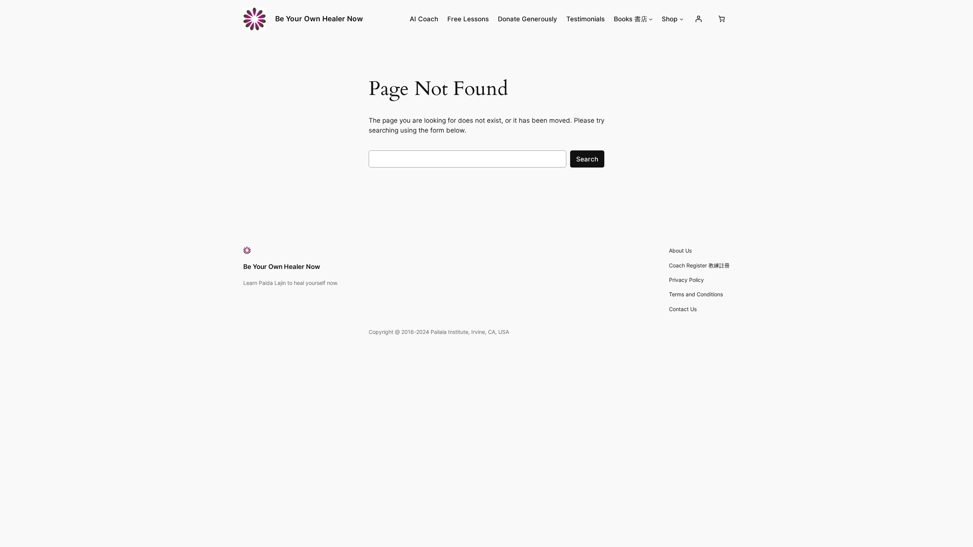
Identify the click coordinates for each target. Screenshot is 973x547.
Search (587, 159)
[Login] (699, 19)
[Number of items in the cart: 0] (722, 19)
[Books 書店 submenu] (651, 19)
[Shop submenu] (681, 19)
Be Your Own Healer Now (319, 18)
